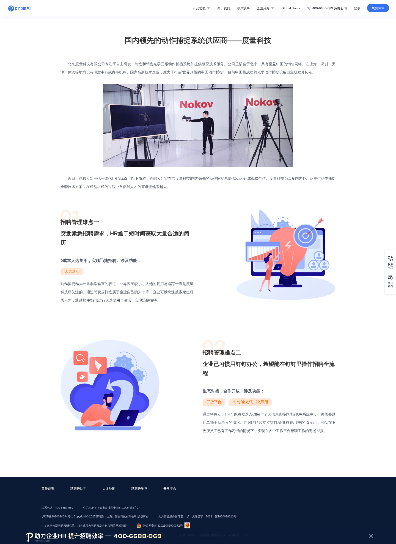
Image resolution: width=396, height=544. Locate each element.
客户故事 (243, 8)
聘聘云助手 (78, 488)
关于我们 (223, 8)
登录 (357, 8)
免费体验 (378, 8)
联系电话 (390, 266)
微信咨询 (390, 284)
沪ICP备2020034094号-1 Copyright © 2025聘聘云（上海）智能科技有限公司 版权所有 (94, 516)
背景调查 (47, 488)
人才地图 (108, 488)
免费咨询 (340, 8)
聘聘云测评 (139, 488)
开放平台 (169, 488)
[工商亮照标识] (187, 525)
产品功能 (199, 8)
